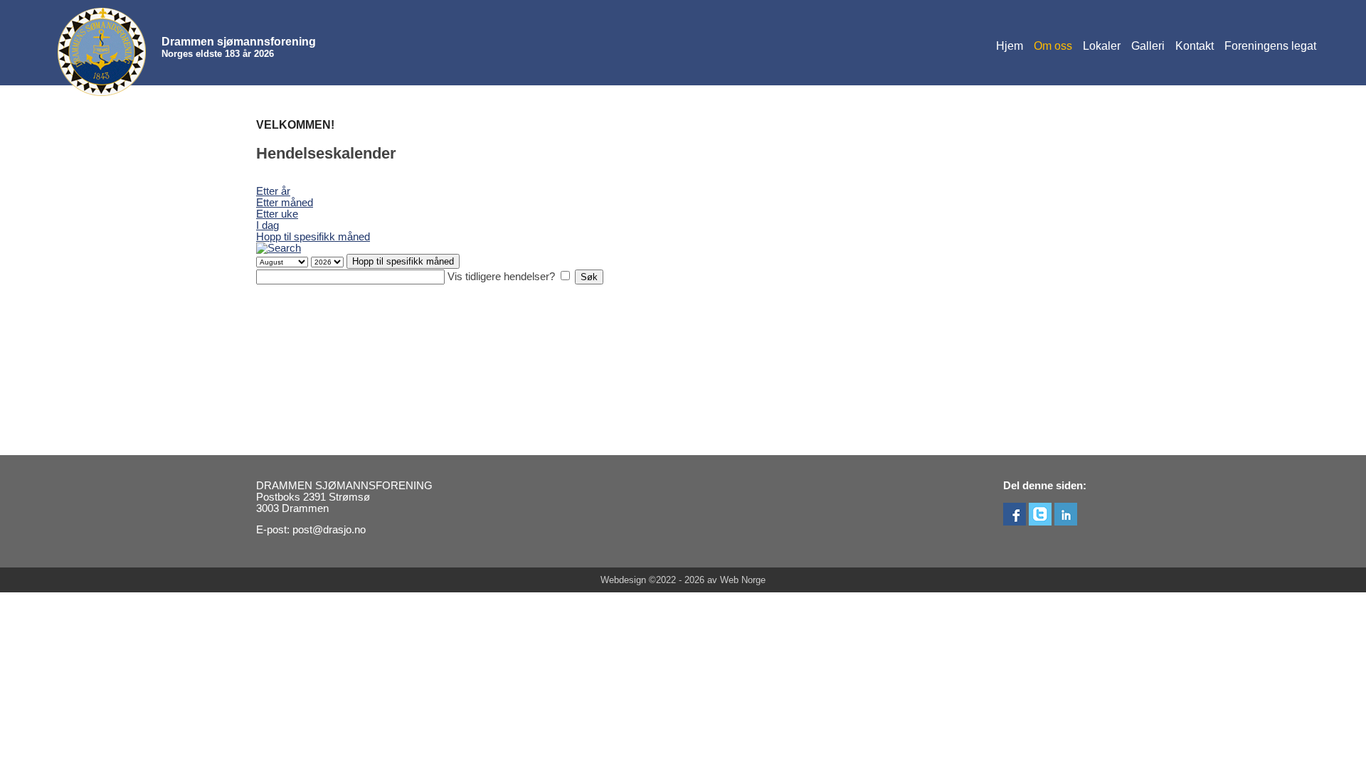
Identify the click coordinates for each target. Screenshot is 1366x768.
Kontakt (1194, 46)
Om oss (1053, 46)
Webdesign (623, 580)
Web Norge (743, 580)
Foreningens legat (1270, 46)
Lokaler (1102, 46)
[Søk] (278, 248)
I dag (267, 225)
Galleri (1148, 46)
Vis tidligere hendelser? (501, 276)
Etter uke (277, 214)
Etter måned (284, 202)
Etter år (273, 191)
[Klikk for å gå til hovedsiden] (102, 52)
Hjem (1009, 46)
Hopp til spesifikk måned (313, 236)
